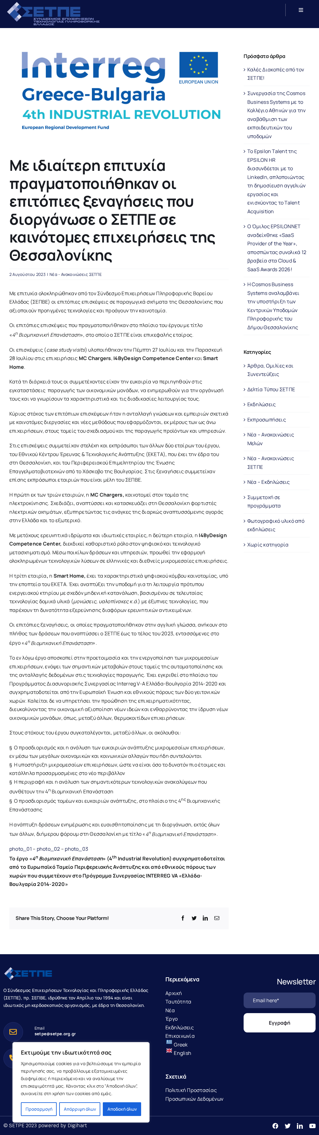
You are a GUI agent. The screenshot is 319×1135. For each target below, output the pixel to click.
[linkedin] (300, 1126)
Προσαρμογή (39, 1109)
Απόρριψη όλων (80, 1109)
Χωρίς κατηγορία (268, 544)
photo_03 (76, 848)
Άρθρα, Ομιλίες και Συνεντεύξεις (270, 370)
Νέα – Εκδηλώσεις (268, 482)
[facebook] (275, 1126)
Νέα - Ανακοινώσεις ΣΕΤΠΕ (76, 274)
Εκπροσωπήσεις (266, 419)
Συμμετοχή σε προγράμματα (264, 501)
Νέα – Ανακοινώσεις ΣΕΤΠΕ (270, 462)
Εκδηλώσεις (261, 404)
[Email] (216, 918)
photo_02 (48, 848)
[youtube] (312, 1126)
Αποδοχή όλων (122, 1109)
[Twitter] (194, 918)
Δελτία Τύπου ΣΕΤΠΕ (271, 389)
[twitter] (288, 1126)
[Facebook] (182, 918)
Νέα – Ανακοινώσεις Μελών (270, 439)
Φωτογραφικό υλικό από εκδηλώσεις (275, 525)
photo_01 (20, 848)
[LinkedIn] (205, 918)
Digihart (77, 1125)
